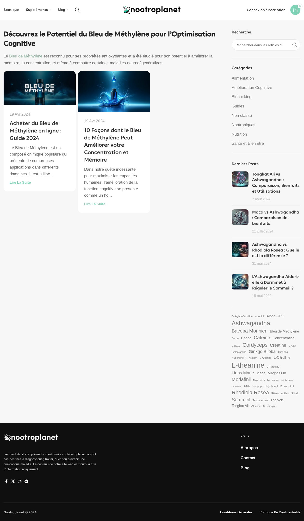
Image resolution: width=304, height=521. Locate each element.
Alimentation (243, 78)
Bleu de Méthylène (25, 56)
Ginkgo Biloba (262, 351)
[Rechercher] (77, 10)
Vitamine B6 (258, 406)
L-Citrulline (282, 357)
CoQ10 (236, 345)
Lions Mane (243, 372)
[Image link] (31, 437)
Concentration (283, 338)
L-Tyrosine (273, 366)
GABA (292, 345)
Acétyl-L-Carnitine (242, 316)
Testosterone (260, 400)
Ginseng (283, 352)
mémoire (237, 386)
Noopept (257, 386)
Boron (235, 338)
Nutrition (239, 134)
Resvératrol (287, 386)
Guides (238, 106)
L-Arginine (265, 357)
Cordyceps (254, 345)
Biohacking (241, 96)
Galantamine (239, 352)
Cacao (246, 338)
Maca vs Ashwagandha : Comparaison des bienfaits (275, 217)
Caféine (262, 337)
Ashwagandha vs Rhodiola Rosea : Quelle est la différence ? (275, 250)
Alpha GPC (275, 316)
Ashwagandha (251, 323)
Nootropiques (243, 125)
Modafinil (241, 379)
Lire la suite (20, 182)
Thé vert (276, 400)
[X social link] (12, 481)
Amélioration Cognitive (252, 87)
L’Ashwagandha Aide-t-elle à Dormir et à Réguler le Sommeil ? (275, 282)
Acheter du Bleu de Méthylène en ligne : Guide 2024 (36, 130)
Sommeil (241, 399)
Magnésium (277, 373)
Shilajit (294, 393)
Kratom (253, 357)
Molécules (259, 380)
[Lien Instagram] (19, 481)
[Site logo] (152, 9)
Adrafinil (259, 316)
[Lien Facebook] (6, 481)
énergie (271, 406)
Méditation (273, 380)
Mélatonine (287, 380)
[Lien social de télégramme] (26, 481)
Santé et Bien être (248, 143)
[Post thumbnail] (240, 186)
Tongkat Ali (240, 406)
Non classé (242, 115)
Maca (260, 373)
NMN (247, 386)
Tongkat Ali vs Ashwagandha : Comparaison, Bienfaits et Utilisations (276, 182)
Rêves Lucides (280, 393)
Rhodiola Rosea (250, 392)
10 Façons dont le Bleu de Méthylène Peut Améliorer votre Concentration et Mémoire (112, 145)
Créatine (278, 345)
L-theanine (248, 365)
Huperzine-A (239, 357)
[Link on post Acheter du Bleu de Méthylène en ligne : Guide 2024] (40, 88)
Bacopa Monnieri (249, 330)
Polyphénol (271, 386)
